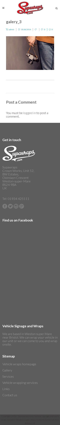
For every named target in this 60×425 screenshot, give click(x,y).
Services (8, 376)
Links (6, 389)
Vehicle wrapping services (20, 382)
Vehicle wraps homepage (19, 364)
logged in (29, 113)
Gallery (7, 370)
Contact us (9, 395)
